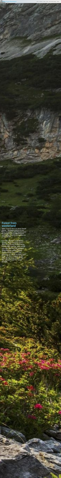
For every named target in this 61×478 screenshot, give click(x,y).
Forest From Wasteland (9, 1)
